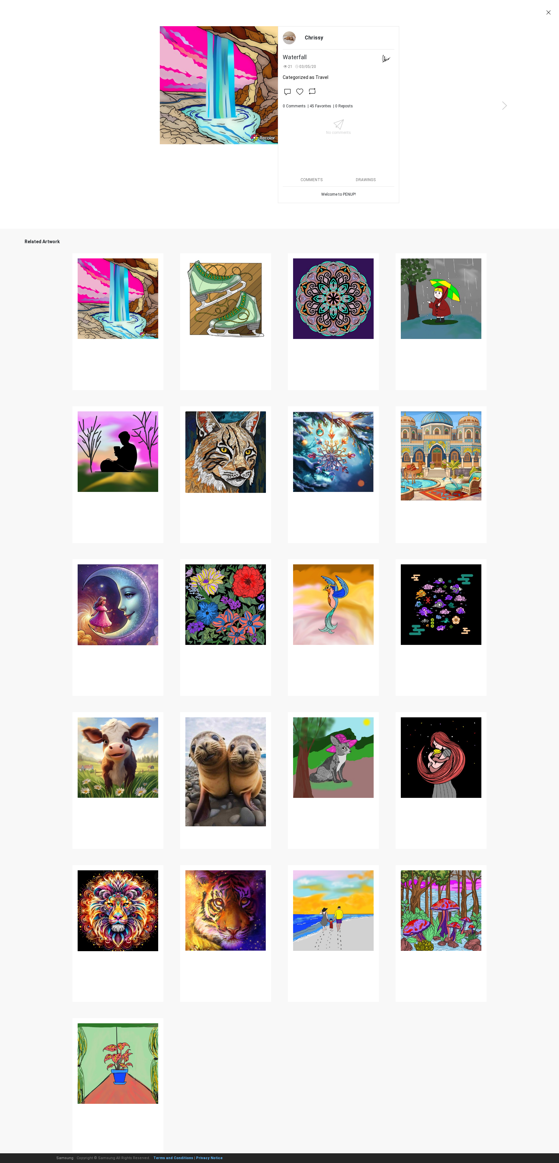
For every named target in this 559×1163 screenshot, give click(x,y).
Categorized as (305, 77)
